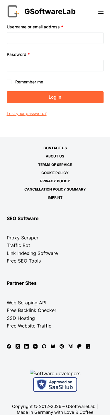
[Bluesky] (53, 346)
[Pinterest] (62, 346)
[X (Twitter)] (18, 346)
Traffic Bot (18, 245)
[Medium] (70, 346)
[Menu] (101, 11)
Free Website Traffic (29, 326)
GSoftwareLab (50, 11)
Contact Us (55, 148)
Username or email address (43, 26)
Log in (55, 97)
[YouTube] (35, 346)
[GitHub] (44, 346)
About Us (55, 156)
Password (27, 54)
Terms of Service (55, 164)
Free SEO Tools (24, 261)
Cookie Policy (55, 173)
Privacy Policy (55, 181)
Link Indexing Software (32, 253)
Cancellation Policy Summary (55, 189)
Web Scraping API (26, 303)
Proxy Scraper (22, 238)
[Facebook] (9, 346)
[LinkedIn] (26, 346)
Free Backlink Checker (31, 310)
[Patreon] (79, 346)
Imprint (55, 197)
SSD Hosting (21, 318)
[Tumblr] (88, 346)
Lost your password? (27, 113)
